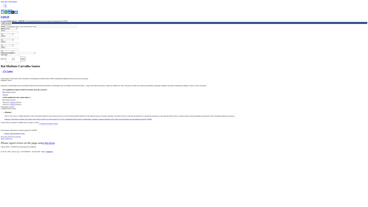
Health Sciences (8, 138)
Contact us (49, 151)
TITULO (5, 95)
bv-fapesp (4, 21)
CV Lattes (7, 71)
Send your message (6, 10)
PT (5, 5)
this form (50, 142)
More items (5, 92)
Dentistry (3, 138)
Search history (13, 1)
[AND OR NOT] (3, 30)
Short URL (4, 1)
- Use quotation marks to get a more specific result (18, 26)
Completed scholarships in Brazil (49, 123)
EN (6, 6)
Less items (12, 92)
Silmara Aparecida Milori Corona (15, 133)
